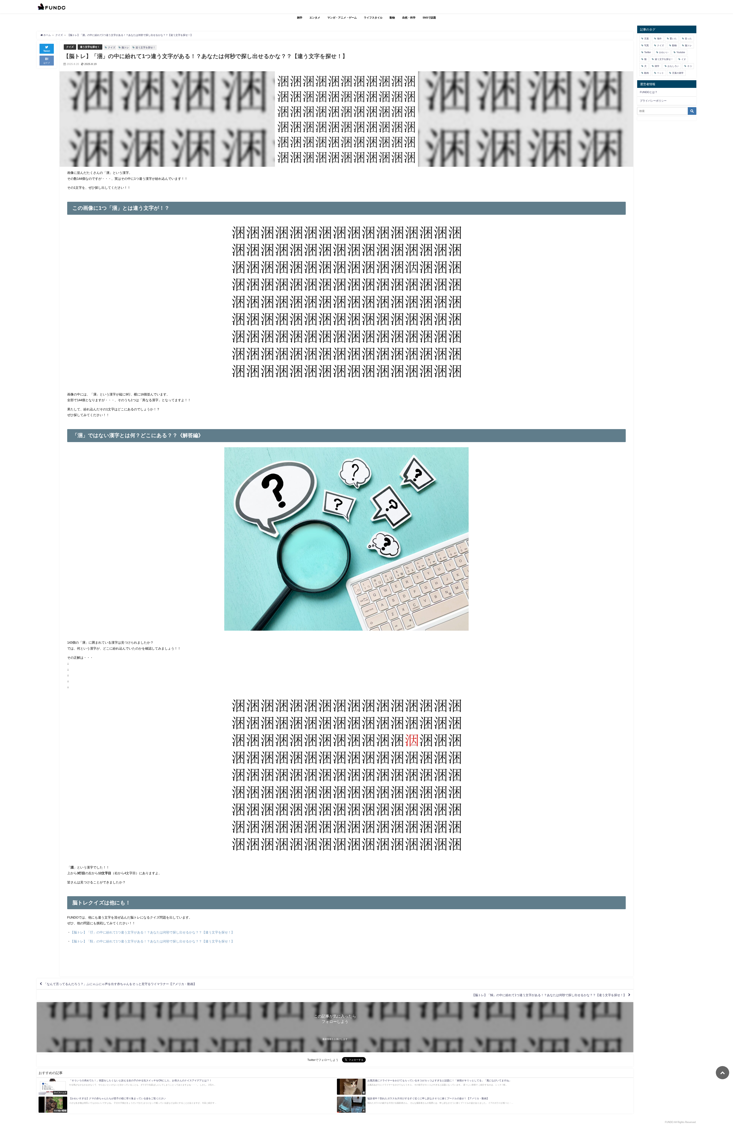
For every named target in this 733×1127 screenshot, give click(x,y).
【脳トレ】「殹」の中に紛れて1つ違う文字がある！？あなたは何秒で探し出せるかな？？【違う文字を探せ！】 (152, 941)
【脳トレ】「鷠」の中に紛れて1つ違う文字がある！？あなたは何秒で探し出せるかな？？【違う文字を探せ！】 (549, 994)
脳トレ (125, 47)
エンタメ (314, 17)
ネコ (689, 66)
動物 (392, 17)
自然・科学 (409, 17)
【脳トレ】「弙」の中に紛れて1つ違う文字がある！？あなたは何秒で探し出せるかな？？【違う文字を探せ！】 (152, 932)
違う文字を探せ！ (90, 47)
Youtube (680, 52)
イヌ (683, 59)
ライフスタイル (373, 17)
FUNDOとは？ (648, 92)
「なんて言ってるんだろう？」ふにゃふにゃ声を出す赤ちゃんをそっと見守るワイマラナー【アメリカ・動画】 (120, 983)
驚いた (673, 38)
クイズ (70, 47)
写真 (646, 45)
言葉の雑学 (678, 73)
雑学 (299, 17)
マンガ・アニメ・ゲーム (342, 17)
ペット (660, 73)
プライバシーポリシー (653, 100)
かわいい (663, 52)
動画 (646, 73)
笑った (688, 38)
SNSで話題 (429, 17)
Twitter (647, 52)
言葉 (646, 38)
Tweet (46, 51)
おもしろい (673, 66)
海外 (659, 38)
